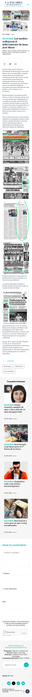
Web (4, 602)
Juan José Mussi (9, 371)
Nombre (5, 573)
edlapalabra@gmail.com (16, 645)
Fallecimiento (19, 366)
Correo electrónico (9, 589)
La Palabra (14, 3)
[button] (28, 4)
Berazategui (7, 366)
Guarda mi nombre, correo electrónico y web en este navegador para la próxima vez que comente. (16, 623)
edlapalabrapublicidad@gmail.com (16, 647)
